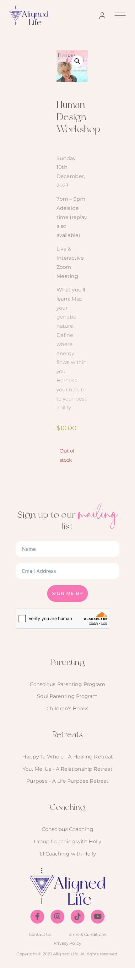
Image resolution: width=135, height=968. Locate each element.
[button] (77, 61)
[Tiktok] (77, 917)
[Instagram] (57, 917)
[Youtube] (98, 917)
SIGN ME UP (67, 593)
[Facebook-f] (37, 917)
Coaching (68, 807)
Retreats (67, 734)
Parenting (67, 662)
